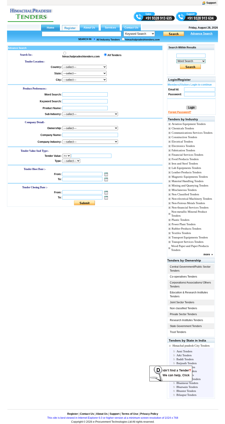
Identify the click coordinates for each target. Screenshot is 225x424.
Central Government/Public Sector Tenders (190, 268)
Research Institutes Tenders (186, 320)
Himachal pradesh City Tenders (191, 345)
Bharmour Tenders (187, 383)
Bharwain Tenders (187, 387)
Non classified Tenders (183, 308)
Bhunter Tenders (186, 391)
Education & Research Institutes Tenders (189, 294)
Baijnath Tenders (186, 363)
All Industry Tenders (108, 39)
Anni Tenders (184, 351)
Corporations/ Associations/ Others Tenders (190, 284)
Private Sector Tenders (183, 314)
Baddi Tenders (185, 359)
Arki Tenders (184, 355)
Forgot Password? (179, 112)
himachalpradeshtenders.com (142, 39)
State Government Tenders (186, 326)
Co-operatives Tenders (183, 276)
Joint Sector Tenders (182, 302)
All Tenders (114, 55)
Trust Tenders (178, 332)
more (206, 254)
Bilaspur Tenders (186, 395)
